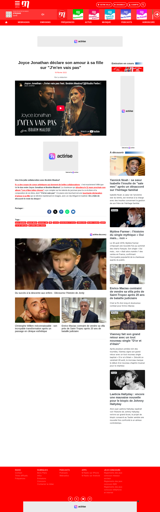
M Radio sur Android (91, 475)
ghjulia (103, 222)
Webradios (24, 22)
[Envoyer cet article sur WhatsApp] (66, 213)
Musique (106, 22)
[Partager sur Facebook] (48, 213)
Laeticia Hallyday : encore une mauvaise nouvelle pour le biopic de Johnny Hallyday (127, 399)
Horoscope (148, 22)
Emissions (45, 22)
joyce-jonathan (21, 222)
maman (55, 222)
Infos (39, 475)
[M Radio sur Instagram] (89, 499)
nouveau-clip (43, 222)
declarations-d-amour (67, 222)
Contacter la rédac (45, 484)
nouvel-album (32, 222)
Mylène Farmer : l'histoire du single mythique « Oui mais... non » (127, 235)
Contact (18, 473)
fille (50, 222)
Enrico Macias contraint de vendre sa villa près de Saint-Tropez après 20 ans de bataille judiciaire (127, 293)
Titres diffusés (21, 475)
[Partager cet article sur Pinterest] (60, 213)
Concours (41, 481)
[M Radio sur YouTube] (83, 499)
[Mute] (43, 14)
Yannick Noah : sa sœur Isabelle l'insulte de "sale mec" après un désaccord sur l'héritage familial (127, 185)
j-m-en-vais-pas (21, 225)
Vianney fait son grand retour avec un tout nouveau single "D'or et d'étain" (125, 339)
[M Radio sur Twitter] (76, 499)
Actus (88, 22)
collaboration (81, 222)
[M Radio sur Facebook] (70, 499)
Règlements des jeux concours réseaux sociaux (113, 476)
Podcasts (126, 22)
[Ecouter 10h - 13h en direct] (127, 69)
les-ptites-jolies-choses (37, 225)
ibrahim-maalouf (93, 222)
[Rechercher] (143, 4)
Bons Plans (42, 473)
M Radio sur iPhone (90, 473)
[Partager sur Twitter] (54, 213)
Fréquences (67, 22)
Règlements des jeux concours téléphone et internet (113, 490)
